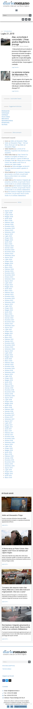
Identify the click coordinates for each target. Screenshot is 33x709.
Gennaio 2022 (9, 318)
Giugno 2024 (9, 261)
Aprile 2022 (8, 312)
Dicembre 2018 (9, 390)
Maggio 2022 (9, 310)
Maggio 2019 (9, 380)
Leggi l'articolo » (15, 67)
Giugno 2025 (9, 238)
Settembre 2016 (9, 442)
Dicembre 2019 (9, 366)
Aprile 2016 (8, 452)
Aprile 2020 (8, 359)
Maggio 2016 (9, 450)
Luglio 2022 (8, 306)
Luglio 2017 (8, 423)
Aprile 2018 (8, 405)
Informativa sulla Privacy (8, 665)
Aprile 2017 (8, 429)
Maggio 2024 (9, 263)
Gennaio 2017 (9, 434)
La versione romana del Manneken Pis (20, 73)
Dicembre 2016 (9, 436)
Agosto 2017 (8, 421)
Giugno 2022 (9, 308)
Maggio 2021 (9, 333)
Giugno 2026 (9, 214)
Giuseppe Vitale (9, 160)
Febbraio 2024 (9, 269)
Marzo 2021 (8, 337)
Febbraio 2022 (9, 316)
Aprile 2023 (8, 288)
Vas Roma (4, 124)
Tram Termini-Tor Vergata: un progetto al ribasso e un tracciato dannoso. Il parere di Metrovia (17, 156)
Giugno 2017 (8, 425)
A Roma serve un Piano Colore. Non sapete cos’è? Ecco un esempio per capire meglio (18, 162)
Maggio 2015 (9, 473)
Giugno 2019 (9, 378)
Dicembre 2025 (9, 226)
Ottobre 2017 (9, 417)
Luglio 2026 (8, 213)
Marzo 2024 (8, 267)
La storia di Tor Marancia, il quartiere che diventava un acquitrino (16, 150)
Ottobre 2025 (9, 230)
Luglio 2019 (8, 376)
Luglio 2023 (8, 283)
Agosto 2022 (9, 304)
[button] (16, 10)
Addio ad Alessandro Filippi (18, 141)
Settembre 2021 (9, 325)
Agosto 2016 (9, 444)
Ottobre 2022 (9, 300)
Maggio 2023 (9, 286)
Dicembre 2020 (9, 343)
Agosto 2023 (9, 281)
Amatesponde (5, 111)
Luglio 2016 (8, 446)
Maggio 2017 (9, 427)
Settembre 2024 (10, 255)
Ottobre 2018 (9, 394)
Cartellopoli (5, 115)
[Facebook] (23, 19)
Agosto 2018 (9, 397)
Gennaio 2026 (9, 224)
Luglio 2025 (8, 236)
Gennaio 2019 (9, 388)
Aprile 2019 (8, 382)
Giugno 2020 (9, 355)
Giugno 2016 (9, 448)
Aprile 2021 (8, 335)
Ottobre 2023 (9, 277)
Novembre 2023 (10, 275)
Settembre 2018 (9, 396)
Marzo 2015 (8, 477)
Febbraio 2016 (9, 456)
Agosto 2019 (9, 374)
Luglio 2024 (8, 259)
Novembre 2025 (10, 228)
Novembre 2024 (10, 251)
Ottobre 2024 (9, 253)
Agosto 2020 (9, 351)
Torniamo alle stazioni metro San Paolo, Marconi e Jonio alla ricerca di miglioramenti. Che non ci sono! (16, 590)
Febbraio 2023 (9, 292)
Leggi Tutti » (5, 525)
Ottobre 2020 (9, 347)
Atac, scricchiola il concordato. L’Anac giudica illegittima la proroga (20, 41)
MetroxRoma (5, 118)
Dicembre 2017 (9, 413)
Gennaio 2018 (9, 411)
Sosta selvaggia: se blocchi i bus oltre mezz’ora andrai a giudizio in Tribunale (17, 168)
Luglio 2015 (8, 470)
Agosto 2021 (9, 327)
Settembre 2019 (9, 372)
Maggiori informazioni (20, 706)
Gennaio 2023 (9, 294)
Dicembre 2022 (9, 296)
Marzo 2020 (8, 360)
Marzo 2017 (8, 431)
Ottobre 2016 (9, 440)
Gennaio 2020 (9, 364)
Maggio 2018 (9, 403)
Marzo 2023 (8, 290)
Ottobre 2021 (9, 323)
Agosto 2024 (9, 257)
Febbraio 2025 (9, 246)
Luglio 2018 (8, 399)
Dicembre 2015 (9, 460)
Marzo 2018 (8, 407)
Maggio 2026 (9, 216)
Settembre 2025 (10, 232)
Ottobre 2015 (9, 464)
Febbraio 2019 (9, 386)
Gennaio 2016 (9, 458)
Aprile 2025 (8, 242)
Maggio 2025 (9, 240)
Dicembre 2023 (9, 273)
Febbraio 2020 (9, 362)
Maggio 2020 (9, 357)
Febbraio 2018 (9, 409)
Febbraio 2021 (9, 339)
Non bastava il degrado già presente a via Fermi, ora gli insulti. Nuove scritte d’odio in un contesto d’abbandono (17, 182)
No (12, 706)
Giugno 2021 (9, 331)
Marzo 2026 (8, 220)
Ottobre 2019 (9, 370)
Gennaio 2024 (9, 271)
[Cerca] (30, 15)
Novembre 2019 (9, 368)
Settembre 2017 (9, 419)
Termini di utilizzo (6, 669)
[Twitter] (26, 19)
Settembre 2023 (10, 279)
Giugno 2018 (9, 401)
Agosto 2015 (9, 468)
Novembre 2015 (9, 462)
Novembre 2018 (9, 392)
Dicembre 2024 (9, 250)
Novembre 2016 (9, 438)
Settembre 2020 (10, 349)
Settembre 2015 (9, 466)
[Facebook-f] (3, 680)
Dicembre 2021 (9, 320)
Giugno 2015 (9, 471)
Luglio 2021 (8, 329)
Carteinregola (5, 113)
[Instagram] (29, 19)
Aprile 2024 (8, 265)
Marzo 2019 (8, 384)
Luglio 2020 (8, 353)
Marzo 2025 (8, 244)
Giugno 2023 (9, 285)
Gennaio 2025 (9, 248)
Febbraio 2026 (9, 222)
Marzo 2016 (8, 454)
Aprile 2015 (8, 475)
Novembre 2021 (9, 322)
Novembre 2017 (9, 415)
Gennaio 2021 (9, 341)
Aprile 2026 (8, 218)
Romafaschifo (5, 122)
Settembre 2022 (10, 302)
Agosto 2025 (9, 234)
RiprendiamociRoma (7, 120)
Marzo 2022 (8, 314)
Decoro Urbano (6, 117)
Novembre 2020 (10, 345)
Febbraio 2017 (9, 433)
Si (8, 706)
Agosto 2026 (9, 211)
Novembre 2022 (10, 298)
